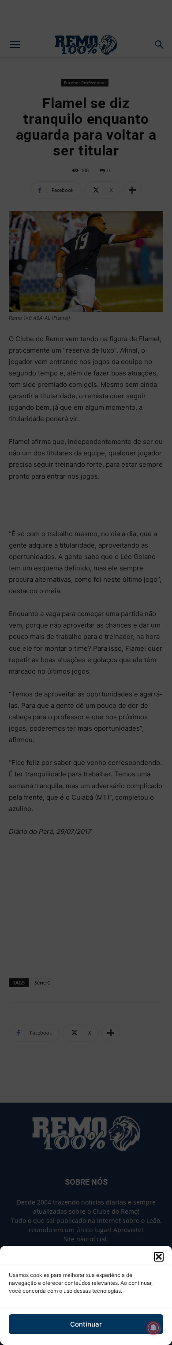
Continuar (86, 1324)
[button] (158, 1256)
